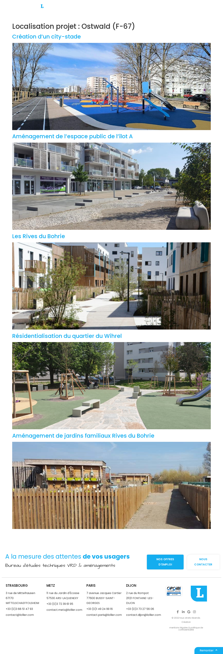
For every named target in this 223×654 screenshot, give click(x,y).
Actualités (128, 10)
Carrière (146, 10)
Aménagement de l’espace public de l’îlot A (72, 136)
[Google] (188, 611)
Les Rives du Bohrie (38, 236)
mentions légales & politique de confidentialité (186, 628)
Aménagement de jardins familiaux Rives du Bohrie (83, 436)
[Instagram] (194, 611)
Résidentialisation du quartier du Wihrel (67, 336)
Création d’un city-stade (46, 36)
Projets (112, 10)
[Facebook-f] (177, 611)
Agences (96, 10)
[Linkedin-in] (183, 611)
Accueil (80, 10)
